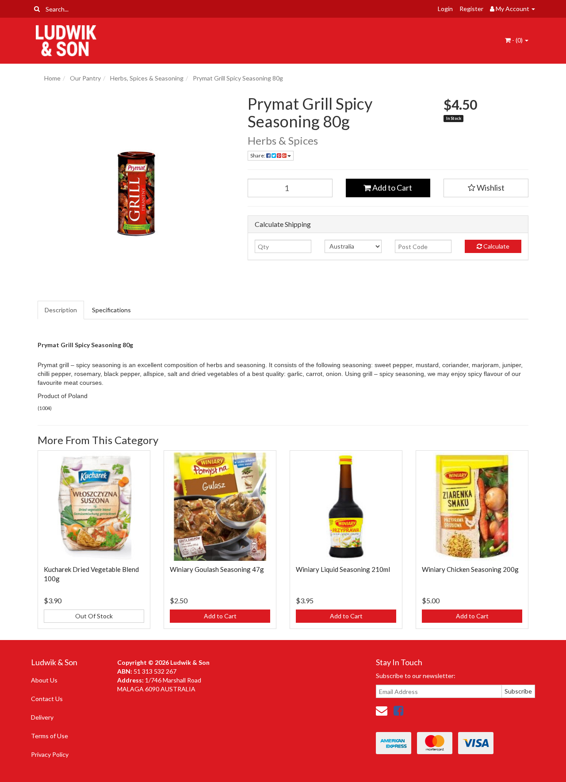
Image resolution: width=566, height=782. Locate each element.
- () (517, 40)
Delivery (42, 717)
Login (445, 8)
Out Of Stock (94, 616)
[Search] (37, 8)
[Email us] (381, 710)
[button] (486, 188)
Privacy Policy (50, 754)
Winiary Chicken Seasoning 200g (470, 569)
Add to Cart (391, 187)
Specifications (111, 310)
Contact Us (47, 698)
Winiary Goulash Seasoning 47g (217, 569)
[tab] (61, 310)
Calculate (495, 246)
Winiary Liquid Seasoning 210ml (343, 569)
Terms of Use (49, 736)
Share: (258, 155)
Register (471, 8)
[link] (398, 710)
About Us (44, 680)
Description (61, 310)
